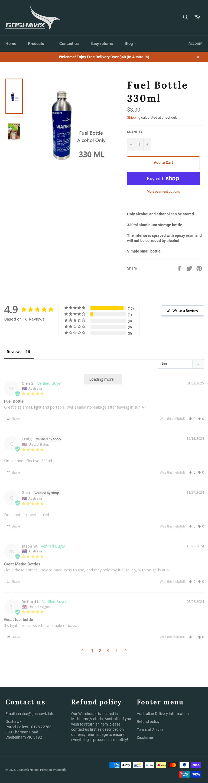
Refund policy (148, 721)
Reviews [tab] (14, 351)
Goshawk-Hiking (27, 770)
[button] (192, 418)
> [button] (126, 650)
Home (10, 43)
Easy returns (101, 43)
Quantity (134, 132)
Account (195, 43)
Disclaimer (145, 737)
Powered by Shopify (53, 770)
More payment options (163, 191)
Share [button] (15, 418)
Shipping (133, 117)
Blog (129, 43)
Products (36, 43)
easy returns (88, 734)
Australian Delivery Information (163, 713)
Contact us (69, 43)
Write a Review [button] (185, 310)
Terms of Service (150, 729)
